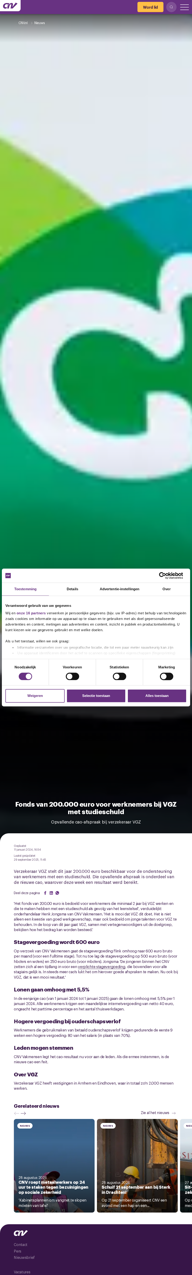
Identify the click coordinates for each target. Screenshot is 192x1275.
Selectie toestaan (96, 696)
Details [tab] (72, 589)
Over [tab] (166, 589)
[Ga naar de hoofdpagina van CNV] (10, 5)
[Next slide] (24, 1113)
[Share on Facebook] (45, 893)
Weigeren (35, 696)
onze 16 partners (31, 613)
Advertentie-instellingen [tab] (119, 589)
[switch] (72, 676)
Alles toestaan (157, 696)
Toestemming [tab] (25, 589)
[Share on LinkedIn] (51, 893)
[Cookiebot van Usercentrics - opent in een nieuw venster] (166, 575)
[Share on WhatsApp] (57, 893)
